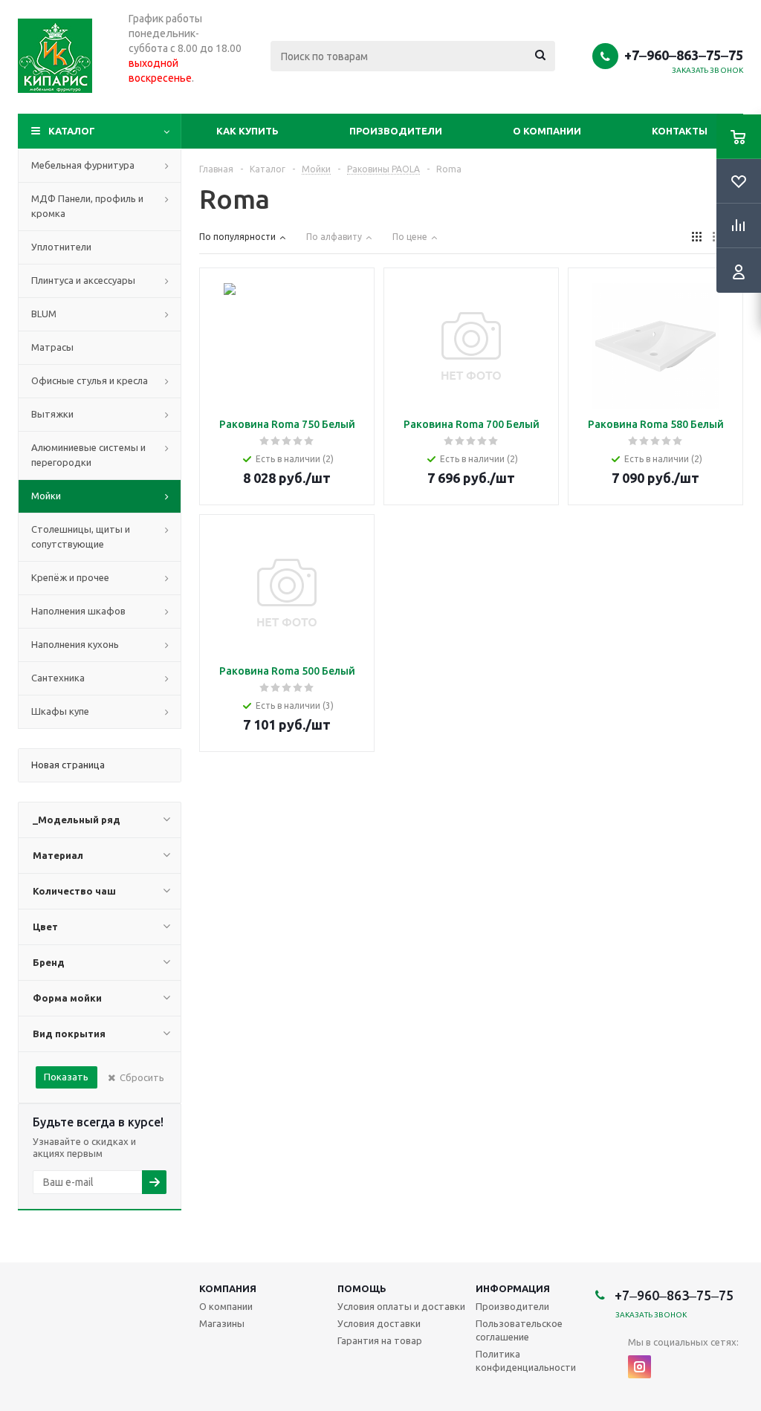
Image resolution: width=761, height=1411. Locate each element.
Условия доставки (379, 1323)
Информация (513, 1288)
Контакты (679, 131)
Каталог (71, 131)
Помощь (361, 1288)
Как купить (247, 131)
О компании (547, 131)
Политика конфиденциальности (526, 1360)
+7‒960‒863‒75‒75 (683, 55)
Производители (395, 131)
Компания (227, 1288)
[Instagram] (639, 1366)
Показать (66, 1076)
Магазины (222, 1323)
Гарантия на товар (379, 1340)
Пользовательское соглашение (519, 1330)
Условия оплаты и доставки (401, 1306)
